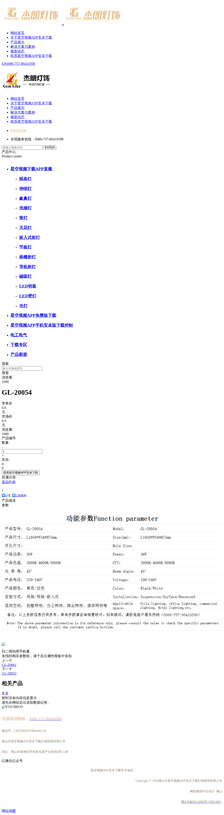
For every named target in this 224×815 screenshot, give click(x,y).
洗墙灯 (25, 208)
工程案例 (21, 495)
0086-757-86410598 (21, 63)
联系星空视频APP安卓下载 (31, 56)
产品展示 (17, 42)
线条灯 (25, 178)
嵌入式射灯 (29, 237)
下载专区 (18, 344)
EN (4, 63)
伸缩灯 (25, 188)
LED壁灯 (27, 296)
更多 (5, 693)
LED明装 (27, 286)
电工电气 (18, 335)
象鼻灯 (25, 198)
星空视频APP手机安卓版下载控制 (41, 325)
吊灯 (23, 305)
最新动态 (17, 51)
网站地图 (9, 811)
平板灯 (25, 247)
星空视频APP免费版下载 (33, 315)
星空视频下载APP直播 (31, 169)
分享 (8, 495)
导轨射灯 (27, 266)
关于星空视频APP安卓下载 (31, 37)
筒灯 (23, 217)
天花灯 (25, 227)
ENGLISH (18, 130)
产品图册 (18, 354)
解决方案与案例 (22, 46)
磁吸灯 (25, 276)
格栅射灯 (27, 257)
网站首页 (17, 33)
